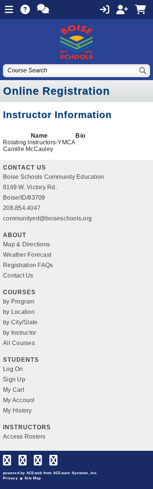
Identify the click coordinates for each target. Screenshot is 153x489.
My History (17, 410)
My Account (19, 400)
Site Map (33, 478)
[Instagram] (38, 462)
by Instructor (19, 332)
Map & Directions (26, 244)
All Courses (19, 343)
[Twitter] (23, 462)
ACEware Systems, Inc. (75, 473)
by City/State (20, 322)
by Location (19, 312)
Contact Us (18, 275)
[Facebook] (7, 462)
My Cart (13, 390)
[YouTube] (53, 462)
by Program (19, 301)
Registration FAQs (28, 265)
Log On (13, 369)
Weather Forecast (27, 255)
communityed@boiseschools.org (47, 218)
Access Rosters (24, 436)
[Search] (143, 70)
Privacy (10, 478)
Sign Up (14, 379)
